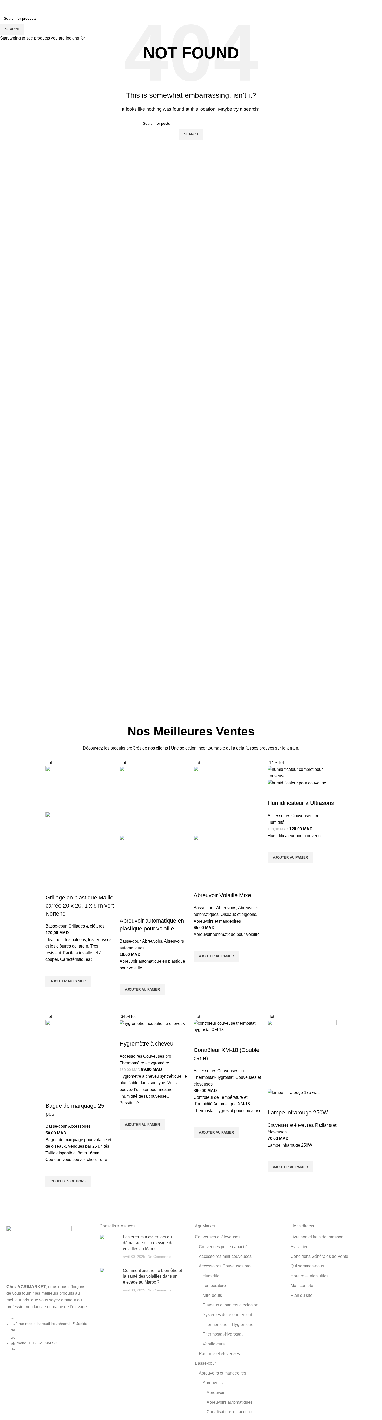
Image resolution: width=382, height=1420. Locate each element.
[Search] (345, 5)
